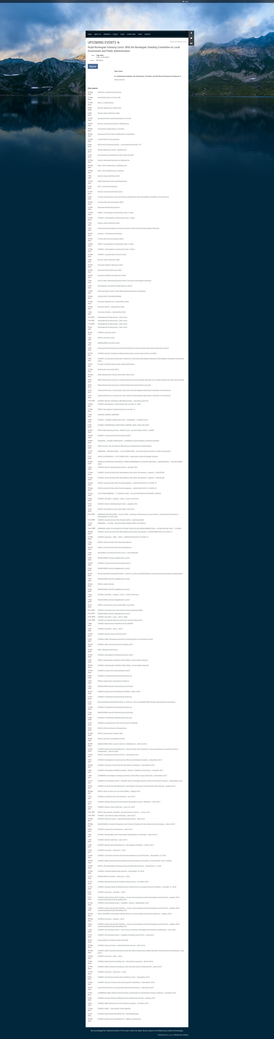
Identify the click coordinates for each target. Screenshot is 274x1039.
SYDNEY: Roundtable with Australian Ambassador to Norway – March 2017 (128, 834)
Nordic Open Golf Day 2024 (109, 223)
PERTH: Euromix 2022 (106, 337)
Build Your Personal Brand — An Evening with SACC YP (119, 144)
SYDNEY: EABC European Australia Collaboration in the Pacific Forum (125, 639)
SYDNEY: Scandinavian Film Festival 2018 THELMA (117, 723)
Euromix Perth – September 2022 (111, 307)
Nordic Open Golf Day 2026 (109, 113)
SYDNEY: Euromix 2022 (107, 332)
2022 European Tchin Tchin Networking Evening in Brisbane (122, 291)
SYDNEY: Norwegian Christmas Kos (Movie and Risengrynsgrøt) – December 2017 (130, 760)
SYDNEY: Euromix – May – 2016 (110, 956)
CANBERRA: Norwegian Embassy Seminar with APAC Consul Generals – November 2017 (132, 775)
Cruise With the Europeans (108, 139)
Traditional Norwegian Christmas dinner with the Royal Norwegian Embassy (128, 228)
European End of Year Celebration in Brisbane (116, 134)
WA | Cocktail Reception (107, 186)
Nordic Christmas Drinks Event (110, 191)
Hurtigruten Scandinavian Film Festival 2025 (116, 155)
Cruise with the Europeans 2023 (110, 239)
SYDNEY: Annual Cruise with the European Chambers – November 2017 (126, 765)
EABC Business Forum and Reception (112, 181)
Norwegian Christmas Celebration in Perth (115, 286)
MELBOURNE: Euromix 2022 (109, 343)
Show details (119, 79)
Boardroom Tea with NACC (108, 369)
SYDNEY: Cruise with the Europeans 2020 (114, 435)
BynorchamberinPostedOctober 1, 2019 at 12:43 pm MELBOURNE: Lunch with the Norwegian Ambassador (140, 573)
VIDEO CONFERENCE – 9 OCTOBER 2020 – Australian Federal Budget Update (128, 456)
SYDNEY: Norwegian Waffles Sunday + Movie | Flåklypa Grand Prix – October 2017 (130, 770)
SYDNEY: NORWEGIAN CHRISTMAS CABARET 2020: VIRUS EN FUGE (123, 425)
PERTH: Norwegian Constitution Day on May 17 (116, 409)
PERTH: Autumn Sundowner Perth (111, 738)
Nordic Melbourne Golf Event (109, 108)
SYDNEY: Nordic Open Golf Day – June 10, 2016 (116, 807)
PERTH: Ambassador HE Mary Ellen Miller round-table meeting (123, 660)
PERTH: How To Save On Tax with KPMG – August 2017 (119, 791)
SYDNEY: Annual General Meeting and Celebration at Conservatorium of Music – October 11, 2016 (137, 887)
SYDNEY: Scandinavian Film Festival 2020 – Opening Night (121, 520)
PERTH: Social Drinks (106, 584)
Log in (186, 1)
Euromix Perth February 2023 (109, 270)
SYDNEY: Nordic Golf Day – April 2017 (112, 840)
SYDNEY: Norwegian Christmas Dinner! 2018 (115, 655)
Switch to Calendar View (178, 41)
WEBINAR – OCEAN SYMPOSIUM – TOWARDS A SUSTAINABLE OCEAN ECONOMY (128, 441)
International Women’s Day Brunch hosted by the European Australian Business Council (133, 348)
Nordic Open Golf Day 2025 (109, 176)
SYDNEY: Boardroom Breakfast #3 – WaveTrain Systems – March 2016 (125, 961)
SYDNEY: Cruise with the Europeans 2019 (114, 563)
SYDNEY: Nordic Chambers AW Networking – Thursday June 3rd (123, 401)
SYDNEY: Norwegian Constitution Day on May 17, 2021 (119, 404)
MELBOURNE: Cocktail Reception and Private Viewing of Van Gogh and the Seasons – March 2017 (136, 824)
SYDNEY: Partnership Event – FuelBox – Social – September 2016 (123, 903)
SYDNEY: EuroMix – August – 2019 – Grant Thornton (118, 594)
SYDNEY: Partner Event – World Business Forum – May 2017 (121, 819)
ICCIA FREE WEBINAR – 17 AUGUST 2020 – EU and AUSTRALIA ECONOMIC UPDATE (129, 493)
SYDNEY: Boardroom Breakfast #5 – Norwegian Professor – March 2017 (126, 845)
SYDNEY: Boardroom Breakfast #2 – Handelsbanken (118, 1014)
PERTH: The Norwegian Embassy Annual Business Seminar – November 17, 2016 (129, 866)
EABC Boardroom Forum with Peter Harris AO (116, 374)
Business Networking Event (109, 207)
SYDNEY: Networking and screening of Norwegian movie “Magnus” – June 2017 (129, 802)
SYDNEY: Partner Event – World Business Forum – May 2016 (121, 945)
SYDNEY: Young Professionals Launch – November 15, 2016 (121, 871)
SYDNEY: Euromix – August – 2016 (111, 919)
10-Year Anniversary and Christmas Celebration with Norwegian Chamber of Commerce (133, 197)
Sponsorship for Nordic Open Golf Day (113, 940)
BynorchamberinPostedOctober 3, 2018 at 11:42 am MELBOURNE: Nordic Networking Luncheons (136, 702)
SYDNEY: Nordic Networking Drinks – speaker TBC (117, 467)
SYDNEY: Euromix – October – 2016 (111, 892)
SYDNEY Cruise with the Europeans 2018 (114, 670)
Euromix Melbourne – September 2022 (113, 301)
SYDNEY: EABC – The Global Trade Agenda (114, 1008)
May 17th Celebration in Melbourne (112, 165)
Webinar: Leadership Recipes (109, 92)
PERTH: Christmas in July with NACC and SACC (116, 509)
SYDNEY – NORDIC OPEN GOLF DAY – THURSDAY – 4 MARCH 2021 (123, 420)
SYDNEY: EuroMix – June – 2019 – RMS (112, 617)
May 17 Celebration (106, 102)
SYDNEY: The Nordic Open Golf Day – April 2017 (117, 815)
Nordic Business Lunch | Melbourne (112, 150)
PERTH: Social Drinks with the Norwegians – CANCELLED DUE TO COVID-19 (127, 483)
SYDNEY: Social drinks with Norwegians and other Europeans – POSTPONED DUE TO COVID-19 (135, 532)
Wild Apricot (170, 1035)
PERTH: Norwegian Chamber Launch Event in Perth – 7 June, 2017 (124, 812)
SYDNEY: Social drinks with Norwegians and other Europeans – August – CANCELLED (131, 472)
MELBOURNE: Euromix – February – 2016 (114, 876)
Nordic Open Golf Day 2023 (109, 259)
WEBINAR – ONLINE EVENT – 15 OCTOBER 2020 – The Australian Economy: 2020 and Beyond (134, 451)
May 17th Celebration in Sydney (111, 170)
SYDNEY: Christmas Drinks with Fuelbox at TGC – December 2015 (124, 977)
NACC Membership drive (108, 649)
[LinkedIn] (191, 43)
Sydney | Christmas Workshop (110, 233)
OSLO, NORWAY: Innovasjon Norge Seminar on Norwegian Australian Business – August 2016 (134, 913)
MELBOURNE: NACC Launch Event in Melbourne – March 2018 (122, 744)
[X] (191, 38)
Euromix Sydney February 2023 (110, 265)
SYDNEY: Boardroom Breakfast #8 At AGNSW (115, 623)
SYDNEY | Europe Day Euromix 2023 (112, 254)
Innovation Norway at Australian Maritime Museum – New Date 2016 (126, 987)
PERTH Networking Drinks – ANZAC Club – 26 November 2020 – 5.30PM (126, 430)
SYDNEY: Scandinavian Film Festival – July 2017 (116, 796)
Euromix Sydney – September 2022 (112, 312)
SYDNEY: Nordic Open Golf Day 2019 (112, 634)
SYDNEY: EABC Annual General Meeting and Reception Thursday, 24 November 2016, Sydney (135, 860)
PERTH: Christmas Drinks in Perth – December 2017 (118, 754)
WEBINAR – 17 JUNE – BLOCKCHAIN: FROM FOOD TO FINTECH (122, 523)
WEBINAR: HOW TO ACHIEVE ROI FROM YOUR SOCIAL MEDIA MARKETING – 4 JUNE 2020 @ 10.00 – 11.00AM (139, 528)
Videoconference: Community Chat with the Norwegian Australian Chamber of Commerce (134, 390)
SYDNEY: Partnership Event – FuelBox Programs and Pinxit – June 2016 (126, 935)
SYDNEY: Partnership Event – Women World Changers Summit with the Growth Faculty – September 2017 (140, 781)
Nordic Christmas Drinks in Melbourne (113, 123)
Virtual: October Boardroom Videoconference (116, 364)
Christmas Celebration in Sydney (111, 129)
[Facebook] (191, 33)
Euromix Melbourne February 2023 (112, 275)
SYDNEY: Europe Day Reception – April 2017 (115, 829)
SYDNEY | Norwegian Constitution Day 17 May (116, 218)
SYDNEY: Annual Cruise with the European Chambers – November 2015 (126, 982)
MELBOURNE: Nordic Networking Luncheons (115, 686)
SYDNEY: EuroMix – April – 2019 (110, 628)
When (93, 55)
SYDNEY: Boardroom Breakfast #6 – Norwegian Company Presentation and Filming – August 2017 (137, 786)
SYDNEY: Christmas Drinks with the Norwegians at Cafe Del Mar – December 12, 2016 (132, 855)
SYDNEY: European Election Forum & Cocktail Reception (120, 620)
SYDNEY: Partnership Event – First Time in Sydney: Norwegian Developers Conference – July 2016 (137, 929)
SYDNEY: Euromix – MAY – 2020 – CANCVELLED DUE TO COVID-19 (123, 537)
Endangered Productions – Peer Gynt (112, 317)
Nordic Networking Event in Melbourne (114, 160)
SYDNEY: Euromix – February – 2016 (112, 972)
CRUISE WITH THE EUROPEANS (109, 296)
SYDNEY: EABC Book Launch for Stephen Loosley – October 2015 (123, 1003)
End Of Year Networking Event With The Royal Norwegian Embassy (124, 280)
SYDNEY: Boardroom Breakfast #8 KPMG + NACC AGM (119, 691)
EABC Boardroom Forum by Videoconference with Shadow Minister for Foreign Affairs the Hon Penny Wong (141, 380)
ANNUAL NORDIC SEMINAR (108, 414)
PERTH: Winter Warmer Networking (112, 728)
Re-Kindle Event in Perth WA (109, 97)
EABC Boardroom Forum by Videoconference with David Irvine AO (124, 385)
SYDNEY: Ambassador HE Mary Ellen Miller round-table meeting (123, 665)
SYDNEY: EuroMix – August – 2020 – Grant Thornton (118, 498)
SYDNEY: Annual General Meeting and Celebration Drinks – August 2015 (126, 998)
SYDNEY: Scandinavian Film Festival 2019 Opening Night (120, 610)
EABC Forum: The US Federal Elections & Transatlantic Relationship (125, 446)
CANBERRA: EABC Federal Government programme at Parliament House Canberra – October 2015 (137, 993)
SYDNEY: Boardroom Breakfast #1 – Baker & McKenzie (119, 1019)
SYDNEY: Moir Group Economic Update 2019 (115, 644)
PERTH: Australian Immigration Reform (113, 681)
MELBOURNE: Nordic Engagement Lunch (114, 558)
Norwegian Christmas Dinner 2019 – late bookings (118, 552)
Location (92, 60)
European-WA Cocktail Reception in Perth (114, 118)
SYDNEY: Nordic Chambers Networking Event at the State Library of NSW (127, 353)
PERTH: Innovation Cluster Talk (110, 733)
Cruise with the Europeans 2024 (110, 202)
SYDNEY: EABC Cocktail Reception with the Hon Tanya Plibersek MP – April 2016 (130, 966)
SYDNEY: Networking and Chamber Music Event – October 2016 (123, 881)
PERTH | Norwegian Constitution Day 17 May (116, 212)
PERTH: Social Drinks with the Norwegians (114, 542)
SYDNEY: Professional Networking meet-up (115, 676)
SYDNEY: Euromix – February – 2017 (112, 850)
